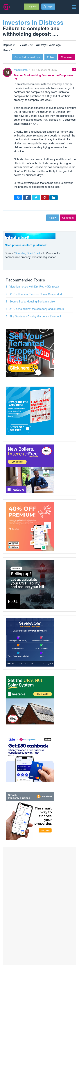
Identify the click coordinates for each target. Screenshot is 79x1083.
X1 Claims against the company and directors (36, 309)
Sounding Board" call (27, 253)
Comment (66, 57)
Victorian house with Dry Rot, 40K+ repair (34, 286)
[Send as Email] (18, 197)
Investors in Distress (33, 22)
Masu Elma (21, 70)
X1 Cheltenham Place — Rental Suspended (35, 294)
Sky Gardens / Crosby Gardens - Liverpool (35, 316)
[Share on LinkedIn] (53, 197)
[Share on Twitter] (36, 197)
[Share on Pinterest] (45, 197)
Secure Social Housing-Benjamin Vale (32, 301)
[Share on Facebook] (27, 197)
